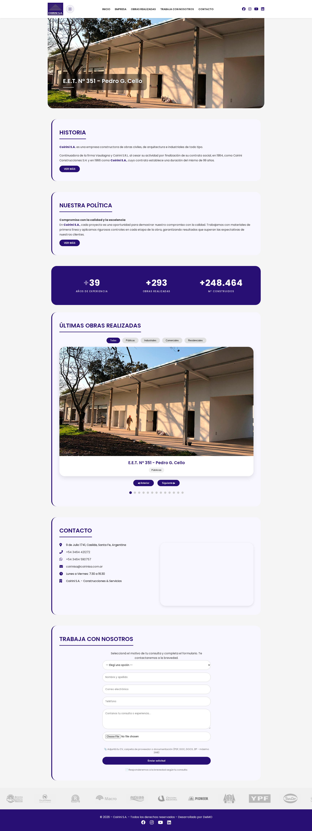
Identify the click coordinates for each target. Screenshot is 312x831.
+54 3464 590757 (78, 559)
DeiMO (207, 817)
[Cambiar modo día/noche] (70, 9)
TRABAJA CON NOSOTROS (177, 9)
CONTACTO (206, 9)
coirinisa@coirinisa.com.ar (84, 566)
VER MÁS (69, 168)
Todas (113, 340)
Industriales (150, 340)
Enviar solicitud (156, 760)
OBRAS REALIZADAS (143, 9)
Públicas (130, 340)
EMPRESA (120, 9)
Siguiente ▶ (168, 483)
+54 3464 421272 (78, 552)
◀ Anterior (143, 483)
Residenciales (195, 340)
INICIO (106, 9)
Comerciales (172, 340)
